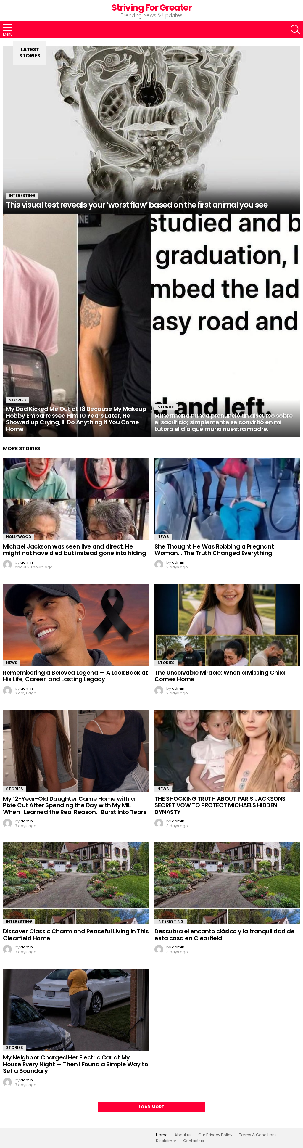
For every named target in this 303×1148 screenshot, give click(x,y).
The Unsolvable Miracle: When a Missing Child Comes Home (219, 676)
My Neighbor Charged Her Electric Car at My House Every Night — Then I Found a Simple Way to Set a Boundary (75, 1064)
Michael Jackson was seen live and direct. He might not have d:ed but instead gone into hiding (74, 549)
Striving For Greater (151, 7)
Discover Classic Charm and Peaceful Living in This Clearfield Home (76, 934)
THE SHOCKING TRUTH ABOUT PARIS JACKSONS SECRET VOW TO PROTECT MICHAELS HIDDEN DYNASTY (220, 805)
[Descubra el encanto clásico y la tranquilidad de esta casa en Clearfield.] (227, 883)
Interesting (22, 195)
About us (183, 1135)
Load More (151, 1107)
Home (162, 1135)
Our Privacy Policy (215, 1135)
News (163, 536)
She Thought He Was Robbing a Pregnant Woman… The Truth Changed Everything (214, 549)
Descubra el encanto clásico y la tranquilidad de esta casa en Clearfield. (224, 934)
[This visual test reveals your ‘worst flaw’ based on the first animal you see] (151, 130)
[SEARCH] (295, 29)
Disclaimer (166, 1141)
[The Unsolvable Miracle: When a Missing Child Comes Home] (227, 625)
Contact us (193, 1141)
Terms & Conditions (258, 1135)
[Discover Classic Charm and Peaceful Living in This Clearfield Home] (76, 883)
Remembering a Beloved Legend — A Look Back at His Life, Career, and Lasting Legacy (75, 676)
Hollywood (18, 536)
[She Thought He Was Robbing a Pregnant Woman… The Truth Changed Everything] (227, 499)
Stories (17, 400)
